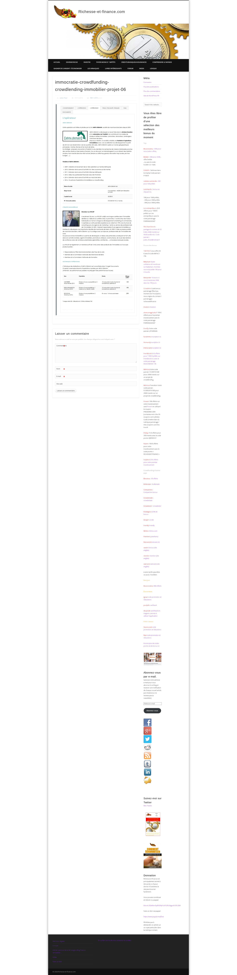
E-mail (60, 376)
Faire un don (57, 961)
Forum (130, 68)
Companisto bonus (150, 492)
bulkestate (155, 484)
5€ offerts (154, 478)
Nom (60, 369)
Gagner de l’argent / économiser (68, 68)
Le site (151, 520)
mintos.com (153, 531)
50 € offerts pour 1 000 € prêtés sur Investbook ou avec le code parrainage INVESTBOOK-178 (152, 358)
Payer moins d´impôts (105, 62)
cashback (153, 605)
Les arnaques (93, 68)
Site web (59, 384)
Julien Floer (64, 98)
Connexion (147, 82)
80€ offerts (157, 586)
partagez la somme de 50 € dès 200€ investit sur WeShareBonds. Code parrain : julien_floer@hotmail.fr (152, 234)
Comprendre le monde (162, 62)
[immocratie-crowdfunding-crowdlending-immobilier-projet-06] (96, 210)
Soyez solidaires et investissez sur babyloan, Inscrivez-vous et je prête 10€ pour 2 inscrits (152, 267)
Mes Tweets (148, 806)
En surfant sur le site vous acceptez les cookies (114, 940)
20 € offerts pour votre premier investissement (151, 462)
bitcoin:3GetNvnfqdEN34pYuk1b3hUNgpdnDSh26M (162, 905)
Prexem (149, 406)
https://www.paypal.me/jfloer (154, 916)
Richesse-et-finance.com (101, 11)
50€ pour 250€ (155, 157)
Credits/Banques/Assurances (134, 62)
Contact (55, 945)
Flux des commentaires (152, 91)
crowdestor (157, 506)
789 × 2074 (94, 98)
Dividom (153, 307)
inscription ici (156, 336)
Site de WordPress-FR (151, 95)
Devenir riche (72, 62)
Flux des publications (151, 87)
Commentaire (60, 346)
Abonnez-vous (152, 711)
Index (141, 68)
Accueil (57, 62)
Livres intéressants (113, 68)
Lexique (153, 68)
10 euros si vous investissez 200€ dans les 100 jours (151, 280)
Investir (87, 62)
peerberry (154, 536)
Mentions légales (59, 941)
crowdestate (148, 500)
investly (152, 525)
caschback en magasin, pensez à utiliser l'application (152, 613)
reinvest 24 (155, 542)
